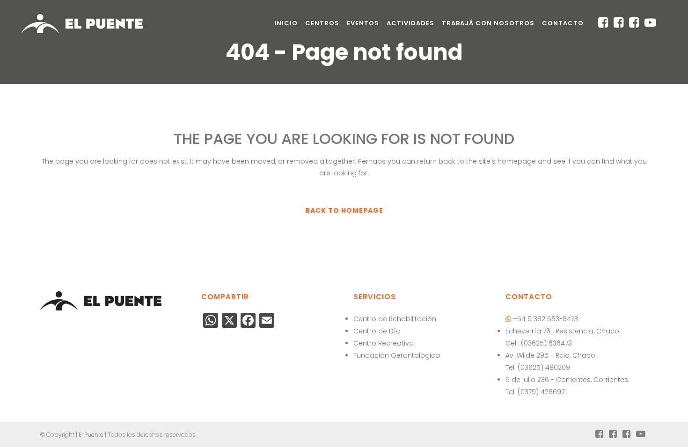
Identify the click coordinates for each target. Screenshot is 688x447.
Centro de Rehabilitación (394, 319)
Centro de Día (377, 331)
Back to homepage (344, 210)
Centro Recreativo (383, 343)
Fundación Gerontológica (396, 355)
